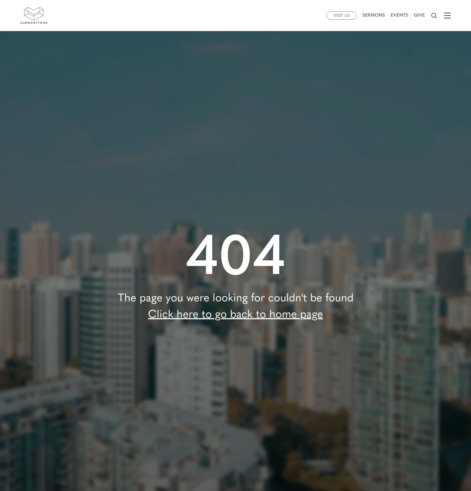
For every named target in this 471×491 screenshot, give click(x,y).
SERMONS (373, 15)
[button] (433, 15)
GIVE (419, 15)
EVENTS (399, 15)
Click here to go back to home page (235, 314)
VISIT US (342, 16)
